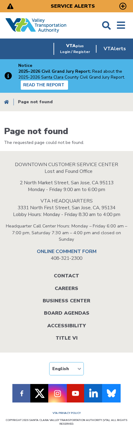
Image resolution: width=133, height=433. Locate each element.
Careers (66, 288)
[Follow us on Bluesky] (111, 393)
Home (6, 102)
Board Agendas (66, 313)
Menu (121, 25)
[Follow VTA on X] (39, 393)
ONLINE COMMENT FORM (67, 251)
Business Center (66, 300)
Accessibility (66, 325)
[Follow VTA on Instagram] (57, 393)
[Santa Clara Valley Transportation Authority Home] (36, 25)
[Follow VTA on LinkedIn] (93, 393)
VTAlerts (115, 48)
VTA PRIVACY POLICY (67, 413)
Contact (66, 275)
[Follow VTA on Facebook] (21, 393)
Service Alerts (73, 6)
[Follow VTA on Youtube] (75, 393)
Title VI (67, 338)
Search (106, 25)
